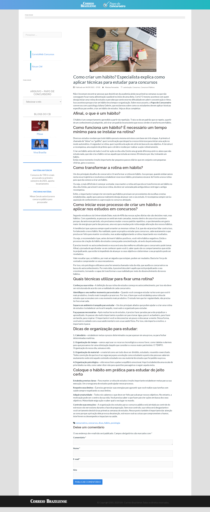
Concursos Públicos (148, 87)
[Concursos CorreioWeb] (42, 54)
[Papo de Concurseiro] (114, 4)
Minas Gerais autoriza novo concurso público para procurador (42, 199)
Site (75, 470)
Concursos (136, 87)
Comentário (79, 437)
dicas (101, 423)
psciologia (115, 423)
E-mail (76, 459)
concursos (93, 423)
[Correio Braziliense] (90, 4)
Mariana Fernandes (112, 87)
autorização (127, 87)
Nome (76, 448)
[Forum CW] (42, 66)
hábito (107, 423)
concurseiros (82, 423)
